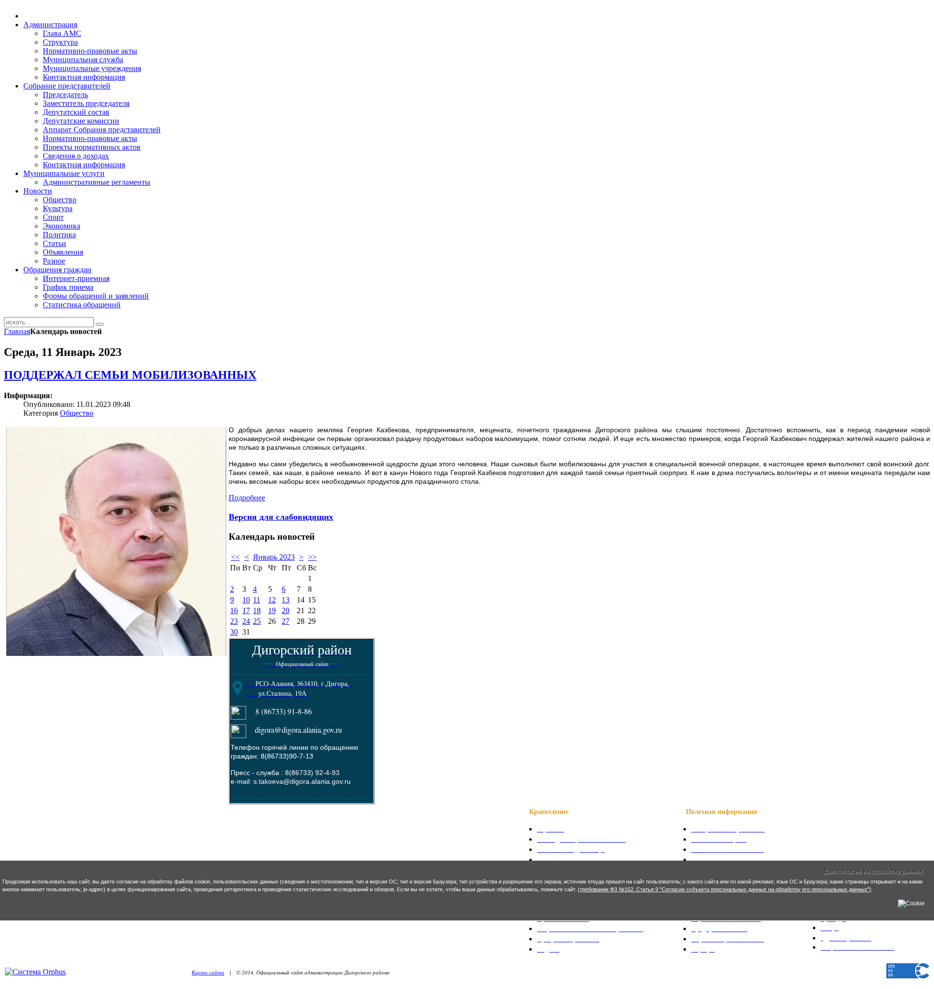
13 (285, 600)
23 (234, 621)
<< (235, 557)
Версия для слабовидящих (281, 516)
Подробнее (247, 498)
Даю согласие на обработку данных (873, 871)
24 (246, 621)
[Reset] (100, 324)
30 (234, 632)
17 (246, 610)
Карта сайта (208, 972)
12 (272, 600)
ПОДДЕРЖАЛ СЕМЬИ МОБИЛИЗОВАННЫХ (130, 375)
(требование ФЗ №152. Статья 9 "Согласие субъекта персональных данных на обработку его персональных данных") (724, 889)
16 (234, 610)
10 (246, 600)
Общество (76, 413)
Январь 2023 (274, 557)
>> (312, 557)
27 (285, 621)
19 (272, 610)
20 (285, 610)
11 (256, 600)
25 (257, 621)
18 (257, 610)
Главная (17, 331)
